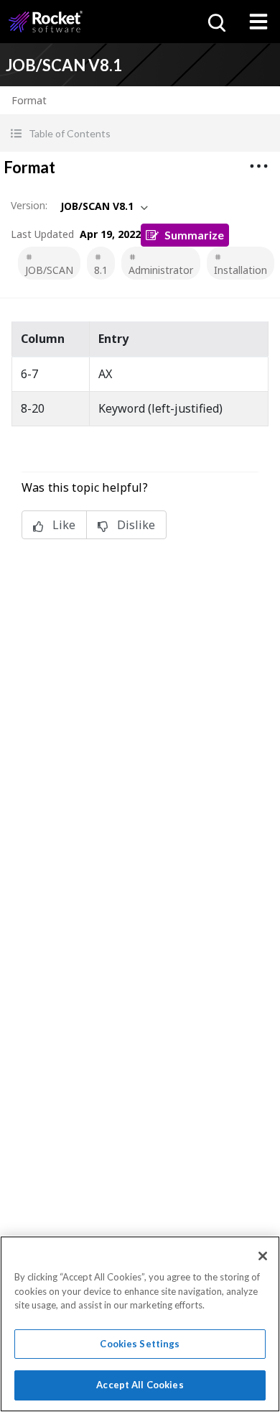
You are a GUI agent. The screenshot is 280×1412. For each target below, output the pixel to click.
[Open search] (215, 21)
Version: (29, 205)
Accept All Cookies (139, 1384)
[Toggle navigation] (258, 21)
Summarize (194, 235)
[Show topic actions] (258, 166)
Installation (240, 270)
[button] (140, 133)
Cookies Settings (139, 1343)
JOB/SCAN (49, 270)
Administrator (161, 270)
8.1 (101, 270)
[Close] (263, 1256)
